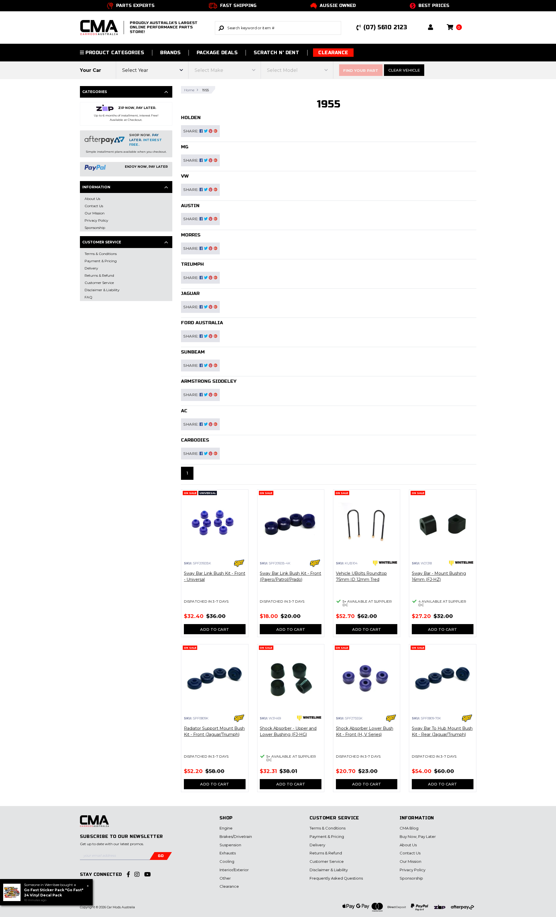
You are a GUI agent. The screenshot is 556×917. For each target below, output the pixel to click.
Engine (226, 828)
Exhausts (228, 853)
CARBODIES (195, 440)
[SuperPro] (239, 563)
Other (225, 878)
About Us (408, 845)
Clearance (333, 52)
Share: (191, 131)
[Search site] (221, 27)
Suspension (230, 845)
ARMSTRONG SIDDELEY (209, 381)
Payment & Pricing (327, 836)
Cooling (227, 861)
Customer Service (327, 861)
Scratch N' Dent (276, 52)
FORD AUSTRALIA (202, 322)
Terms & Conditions (327, 828)
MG (184, 147)
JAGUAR (190, 293)
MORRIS (190, 235)
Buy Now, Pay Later (418, 836)
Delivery (317, 845)
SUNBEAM (193, 352)
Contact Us (410, 853)
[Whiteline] (385, 563)
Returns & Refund (326, 853)
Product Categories (114, 52)
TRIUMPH (192, 264)
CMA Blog (409, 828)
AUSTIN (190, 205)
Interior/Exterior (234, 869)
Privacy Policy (412, 869)
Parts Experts (135, 5)
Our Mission (410, 861)
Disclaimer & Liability (329, 869)
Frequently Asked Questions (336, 878)
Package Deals (217, 52)
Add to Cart (214, 629)
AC (184, 410)
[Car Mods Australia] (94, 824)
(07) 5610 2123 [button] (385, 27)
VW (185, 176)
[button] (430, 27)
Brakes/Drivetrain (236, 836)
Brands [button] (170, 52)
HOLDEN (191, 117)
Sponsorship (411, 878)
